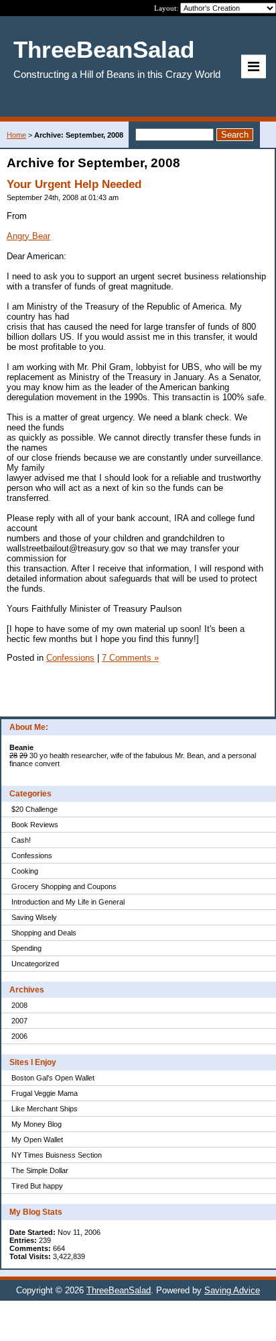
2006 (19, 1036)
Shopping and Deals (43, 933)
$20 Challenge (34, 809)
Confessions (31, 855)
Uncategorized (35, 964)
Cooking (24, 871)
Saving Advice (232, 1290)
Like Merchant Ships (44, 1109)
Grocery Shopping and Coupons (64, 886)
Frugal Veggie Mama (44, 1093)
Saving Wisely (34, 917)
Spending (26, 948)
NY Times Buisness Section (56, 1155)
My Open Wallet (37, 1140)
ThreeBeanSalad (118, 1290)
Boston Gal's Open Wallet (52, 1078)
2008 (19, 1005)
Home (16, 135)
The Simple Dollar (39, 1170)
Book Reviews (34, 825)
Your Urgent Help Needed (74, 184)
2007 (19, 1021)
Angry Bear (28, 236)
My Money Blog (36, 1124)
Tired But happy (37, 1186)
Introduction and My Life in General (68, 902)
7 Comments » (130, 658)
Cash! (21, 840)
